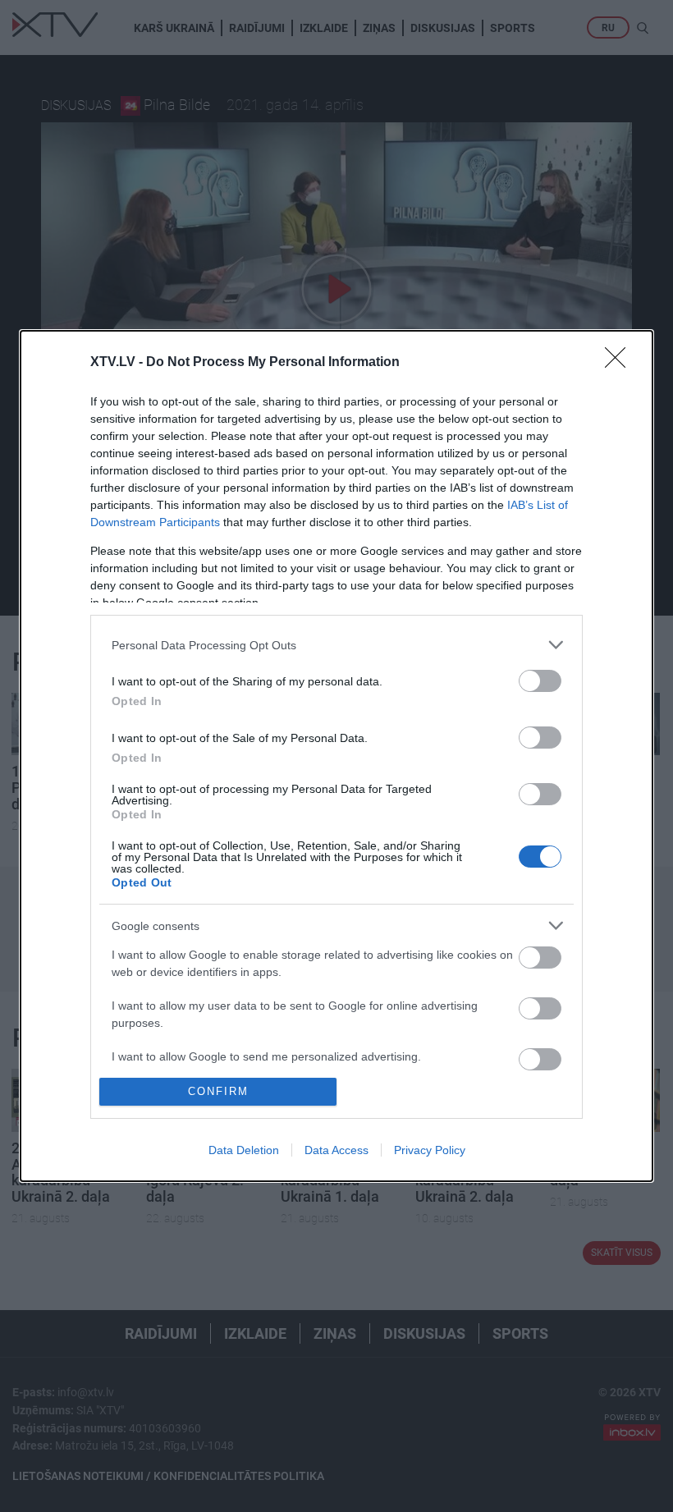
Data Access (336, 1150)
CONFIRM (218, 1091)
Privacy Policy (429, 1150)
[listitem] (336, 644)
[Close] (620, 362)
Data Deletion (243, 1150)
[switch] (540, 681)
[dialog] (336, 756)
